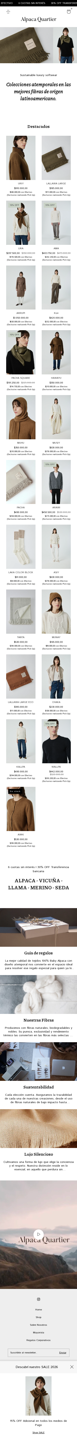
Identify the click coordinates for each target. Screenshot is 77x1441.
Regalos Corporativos (38, 1340)
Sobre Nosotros (38, 1325)
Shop (38, 1317)
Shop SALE (38, 1432)
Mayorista (38, 1332)
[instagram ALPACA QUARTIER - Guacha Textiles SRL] (38, 1299)
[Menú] (9, 11)
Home (38, 1309)
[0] (68, 12)
